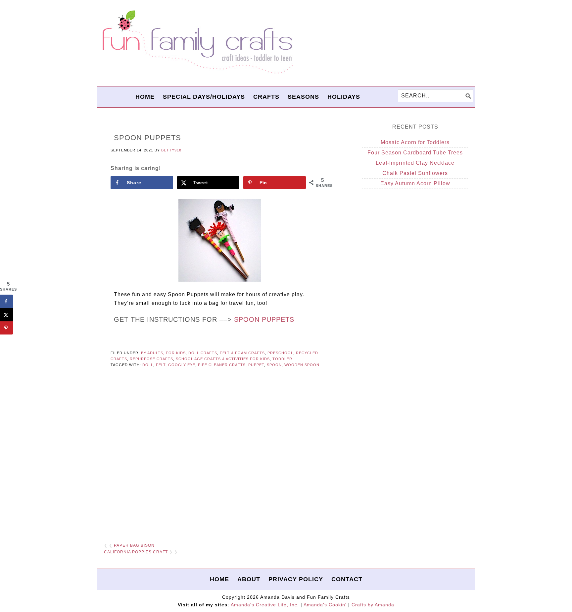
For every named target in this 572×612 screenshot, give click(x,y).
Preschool (280, 353)
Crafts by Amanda (373, 604)
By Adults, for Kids (163, 353)
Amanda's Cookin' (325, 604)
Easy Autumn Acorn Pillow (415, 183)
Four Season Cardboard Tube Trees (415, 152)
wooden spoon (301, 365)
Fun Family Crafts (196, 42)
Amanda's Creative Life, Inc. (265, 604)
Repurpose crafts (151, 359)
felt (161, 365)
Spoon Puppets (264, 319)
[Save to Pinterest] (6, 328)
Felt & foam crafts (242, 353)
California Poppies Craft (136, 552)
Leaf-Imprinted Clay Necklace (415, 163)
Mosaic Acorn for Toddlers (415, 142)
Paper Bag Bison (134, 545)
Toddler (282, 359)
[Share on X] (6, 314)
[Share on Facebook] (6, 301)
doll (147, 365)
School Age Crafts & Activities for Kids (223, 359)
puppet (256, 365)
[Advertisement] (219, 455)
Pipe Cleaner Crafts (222, 365)
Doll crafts (202, 353)
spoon (274, 365)
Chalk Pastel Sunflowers (415, 173)
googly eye (181, 365)
